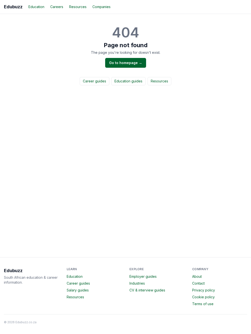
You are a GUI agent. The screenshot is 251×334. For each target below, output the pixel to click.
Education (36, 7)
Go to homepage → (125, 63)
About (197, 276)
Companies (101, 7)
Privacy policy (203, 290)
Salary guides (78, 290)
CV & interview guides (147, 290)
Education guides (128, 81)
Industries (137, 283)
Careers (56, 7)
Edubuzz (13, 6)
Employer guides (143, 276)
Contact (198, 283)
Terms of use (202, 304)
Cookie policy (203, 297)
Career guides (94, 81)
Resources (78, 7)
